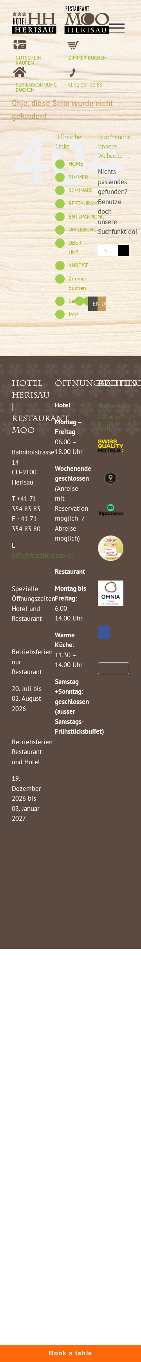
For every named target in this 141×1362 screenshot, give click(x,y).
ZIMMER (78, 177)
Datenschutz (117, 416)
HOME (76, 163)
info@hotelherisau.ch (44, 555)
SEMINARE (81, 190)
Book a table (70, 1353)
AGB (104, 427)
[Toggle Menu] (116, 28)
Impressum (115, 405)
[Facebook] (104, 632)
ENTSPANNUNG (87, 216)
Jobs (74, 314)
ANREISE (79, 265)
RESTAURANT (84, 203)
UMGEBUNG (83, 229)
